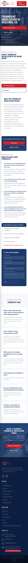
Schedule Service (8, 85)
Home (3, 11)
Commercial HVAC (8, 497)
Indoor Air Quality (8, 11)
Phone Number (7, 260)
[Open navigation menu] (12, 3)
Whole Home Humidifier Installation (14, 233)
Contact (5, 523)
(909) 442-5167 (8, 32)
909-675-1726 (8, 539)
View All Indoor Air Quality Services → (14, 245)
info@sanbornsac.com (11, 543)
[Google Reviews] (6, 476)
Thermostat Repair (9, 241)
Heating (5, 488)
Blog (4, 520)
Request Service (11, 282)
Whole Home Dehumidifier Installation (11, 229)
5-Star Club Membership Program (12, 525)
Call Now (6, 90)
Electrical (5, 499)
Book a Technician (9, 28)
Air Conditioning (7, 485)
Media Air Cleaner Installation (12, 237)
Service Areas (6, 517)
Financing (5, 514)
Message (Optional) (9, 271)
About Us (5, 511)
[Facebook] (3, 476)
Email (5, 266)
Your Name (6, 255)
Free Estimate (22, 3)
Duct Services (6, 494)
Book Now (14, 143)
